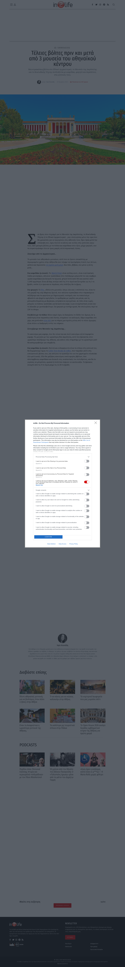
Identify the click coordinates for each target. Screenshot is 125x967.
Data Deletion (51, 544)
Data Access (62, 544)
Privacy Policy (73, 544)
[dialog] (62, 484)
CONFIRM (48, 537)
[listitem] (62, 457)
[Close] (96, 423)
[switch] (86, 461)
